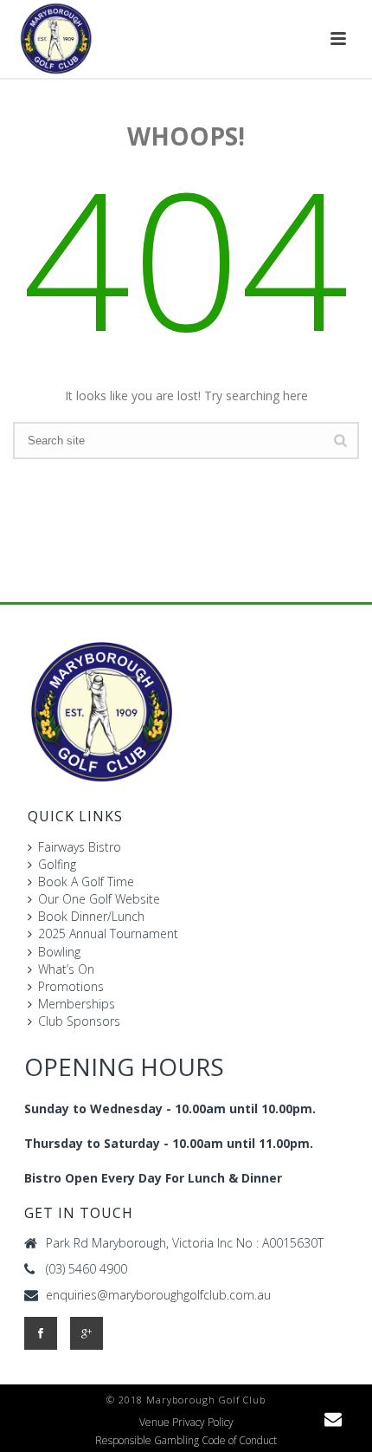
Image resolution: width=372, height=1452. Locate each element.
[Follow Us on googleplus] (86, 1333)
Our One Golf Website (99, 899)
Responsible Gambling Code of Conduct (186, 1441)
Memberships (76, 1003)
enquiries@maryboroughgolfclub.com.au (158, 1295)
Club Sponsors (79, 1021)
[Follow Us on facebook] (40, 1333)
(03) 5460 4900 (86, 1269)
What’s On (66, 969)
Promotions (71, 986)
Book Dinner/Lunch (91, 916)
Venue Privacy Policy (186, 1422)
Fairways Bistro (79, 847)
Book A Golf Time (86, 881)
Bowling (59, 951)
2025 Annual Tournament (108, 933)
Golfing (57, 864)
